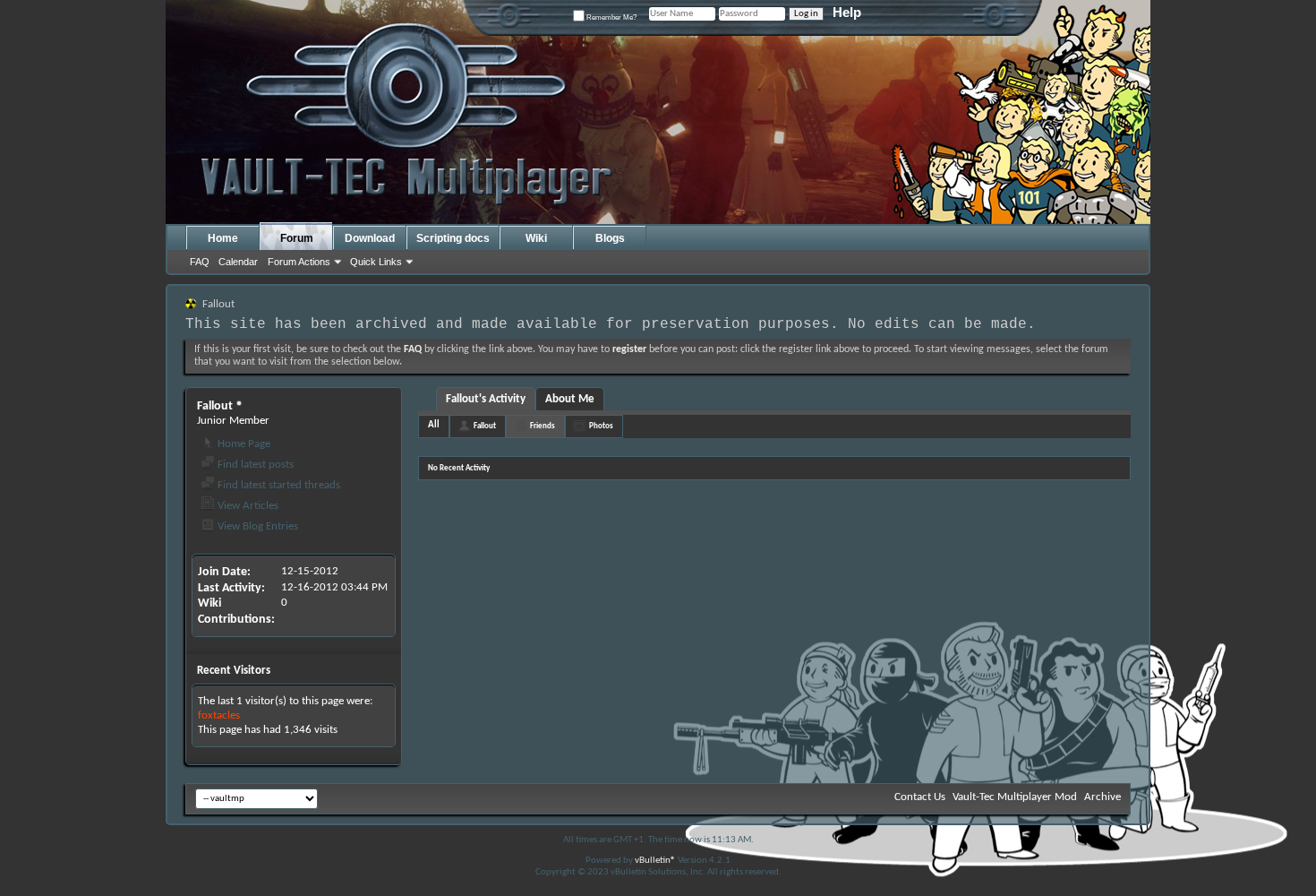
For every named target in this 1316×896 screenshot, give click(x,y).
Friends (542, 426)
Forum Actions (299, 261)
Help (847, 12)
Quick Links (376, 261)
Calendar (238, 261)
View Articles (246, 506)
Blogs (610, 238)
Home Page (242, 444)
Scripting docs (453, 238)
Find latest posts (254, 464)
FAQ (199, 261)
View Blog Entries (256, 526)
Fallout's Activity (486, 399)
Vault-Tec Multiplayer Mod (1015, 797)
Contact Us (919, 797)
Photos (601, 426)
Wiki (536, 238)
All (434, 425)
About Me (569, 399)
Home (223, 238)
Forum (296, 238)
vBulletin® (655, 861)
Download (370, 238)
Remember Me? (611, 17)
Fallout (485, 426)
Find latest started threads (277, 485)
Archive (1102, 797)
